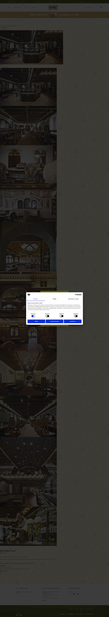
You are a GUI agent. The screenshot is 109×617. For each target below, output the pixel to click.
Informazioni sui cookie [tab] (73, 298)
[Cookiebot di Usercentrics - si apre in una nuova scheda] (75, 295)
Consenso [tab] (35, 298)
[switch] (47, 316)
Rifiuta (36, 321)
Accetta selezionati (54, 321)
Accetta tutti (72, 321)
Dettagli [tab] (54, 298)
